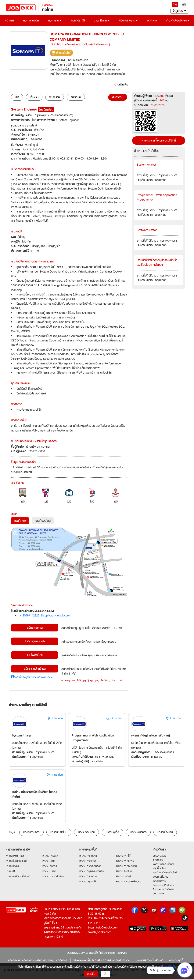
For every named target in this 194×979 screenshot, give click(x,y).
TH (175, 4)
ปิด (105, 973)
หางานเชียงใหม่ (58, 832)
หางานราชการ (31, 832)
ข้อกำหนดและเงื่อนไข (163, 864)
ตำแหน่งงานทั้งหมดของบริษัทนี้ (159, 140)
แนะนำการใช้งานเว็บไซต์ (165, 872)
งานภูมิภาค (101, 20)
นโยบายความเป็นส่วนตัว (149, 960)
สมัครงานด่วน (35, 627)
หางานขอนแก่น (86, 832)
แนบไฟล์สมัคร (35, 655)
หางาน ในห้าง (49, 871)
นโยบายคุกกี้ (176, 960)
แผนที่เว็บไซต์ (159, 868)
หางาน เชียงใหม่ (124, 871)
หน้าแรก (9, 20)
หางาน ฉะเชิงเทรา (88, 876)
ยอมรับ (91, 973)
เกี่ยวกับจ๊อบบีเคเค (176, 20)
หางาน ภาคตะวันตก (126, 866)
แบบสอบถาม (159, 881)
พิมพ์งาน (54, 97)
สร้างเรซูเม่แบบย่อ (35, 641)
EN (184, 4)
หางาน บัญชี (48, 861)
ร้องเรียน (76, 97)
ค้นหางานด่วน (31, 20)
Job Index (158, 893)
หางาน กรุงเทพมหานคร (91, 871)
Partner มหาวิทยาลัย (164, 889)
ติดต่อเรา (158, 860)
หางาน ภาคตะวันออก (90, 866)
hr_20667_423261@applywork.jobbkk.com (45, 615)
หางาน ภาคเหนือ (87, 861)
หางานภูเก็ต (112, 832)
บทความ (152, 20)
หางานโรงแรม (165, 832)
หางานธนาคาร (138, 832)
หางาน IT (10, 871)
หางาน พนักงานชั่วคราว (18, 876)
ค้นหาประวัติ (78, 20)
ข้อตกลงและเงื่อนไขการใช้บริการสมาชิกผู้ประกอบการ (37, 960)
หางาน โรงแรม (13, 866)
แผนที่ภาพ (20, 520)
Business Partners (163, 885)
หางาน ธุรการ (49, 866)
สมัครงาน (117, 97)
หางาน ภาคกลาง (88, 856)
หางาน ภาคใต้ (123, 856)
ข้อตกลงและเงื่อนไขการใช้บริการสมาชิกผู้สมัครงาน (101, 960)
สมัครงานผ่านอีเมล (35, 668)
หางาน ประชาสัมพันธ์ (53, 876)
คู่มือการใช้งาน (127, 20)
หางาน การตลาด (51, 856)
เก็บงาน (34, 97)
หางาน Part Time (15, 856)
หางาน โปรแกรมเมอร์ (16, 861)
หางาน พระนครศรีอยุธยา (129, 881)
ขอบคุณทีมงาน (160, 877)
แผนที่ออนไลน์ (43, 520)
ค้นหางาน (54, 20)
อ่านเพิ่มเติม (170, 967)
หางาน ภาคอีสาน (125, 861)
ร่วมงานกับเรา (160, 856)
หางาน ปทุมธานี (87, 881)
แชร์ (17, 97)
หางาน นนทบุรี (123, 876)
